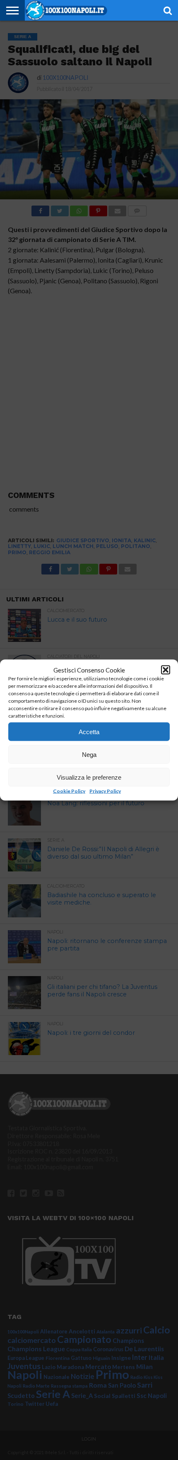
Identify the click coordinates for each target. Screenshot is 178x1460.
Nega (89, 754)
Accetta (89, 731)
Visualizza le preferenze (89, 776)
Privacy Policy (105, 791)
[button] (165, 670)
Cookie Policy (69, 791)
